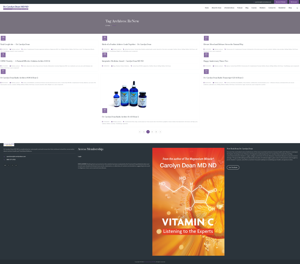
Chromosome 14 (230, 49)
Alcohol (228, 82)
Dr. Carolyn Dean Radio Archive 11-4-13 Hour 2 (120, 117)
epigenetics (146, 66)
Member (13, 49)
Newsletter (282, 8)
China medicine (246, 82)
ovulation (14, 84)
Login (79, 156)
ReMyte (67, 49)
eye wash (91, 82)
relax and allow (280, 49)
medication (73, 66)
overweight (170, 49)
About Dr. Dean (216, 8)
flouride (45, 66)
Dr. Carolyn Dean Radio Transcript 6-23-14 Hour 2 (223, 78)
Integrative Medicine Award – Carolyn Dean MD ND (123, 61)
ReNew (71, 49)
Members (262, 8)
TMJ (1, 51)
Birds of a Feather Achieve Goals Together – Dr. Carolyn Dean (126, 44)
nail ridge (192, 121)
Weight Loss (119, 51)
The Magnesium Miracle (88, 49)
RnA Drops (76, 49)
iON (95, 82)
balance (228, 66)
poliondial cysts (213, 84)
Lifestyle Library (229, 8)
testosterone (238, 84)
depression (29, 66)
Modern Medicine (125, 66)
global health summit (151, 49)
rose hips (113, 123)
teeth (80, 49)
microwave (187, 121)
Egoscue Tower (146, 121)
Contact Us (271, 8)
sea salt (37, 84)
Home (207, 8)
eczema (140, 121)
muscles (9, 84)
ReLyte (179, 49)
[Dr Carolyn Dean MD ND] (15, 8)
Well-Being (125, 51)
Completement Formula (33, 49)
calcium (25, 49)
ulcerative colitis (43, 84)
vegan (243, 84)
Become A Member (281, 2)
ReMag (63, 49)
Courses (254, 8)
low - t (268, 82)
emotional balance (262, 82)
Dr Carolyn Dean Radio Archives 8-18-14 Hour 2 (19, 78)
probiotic (270, 49)
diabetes (86, 82)
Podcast (239, 8)
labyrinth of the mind (162, 49)
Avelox (24, 66)
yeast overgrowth (19, 51)
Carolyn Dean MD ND (137, 66)
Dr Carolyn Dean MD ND (150, 261)
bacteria (48, 82)
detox (34, 66)
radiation (104, 123)
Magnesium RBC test (55, 49)
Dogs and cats (39, 66)
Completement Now (130, 121)
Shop (290, 8)
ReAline (175, 49)
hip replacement (180, 121)
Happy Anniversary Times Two (216, 61)
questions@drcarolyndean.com (263, 2)
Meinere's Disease (275, 82)
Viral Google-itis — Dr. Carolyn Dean (15, 44)
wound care (248, 84)
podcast (18, 49)
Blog (247, 8)
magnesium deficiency (44, 49)
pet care (78, 66)
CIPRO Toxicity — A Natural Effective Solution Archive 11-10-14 (25, 61)
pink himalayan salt (87, 66)
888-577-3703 (11, 159)
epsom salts (153, 121)
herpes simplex (172, 121)
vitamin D (12, 51)
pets (82, 66)
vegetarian (125, 123)
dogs (136, 121)
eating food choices (129, 49)
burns (59, 82)
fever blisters (159, 121)
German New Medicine (140, 49)
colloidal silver (254, 82)
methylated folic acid (285, 82)
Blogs (114, 66)
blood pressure (53, 82)
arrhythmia (233, 82)
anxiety (25, 82)
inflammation (51, 66)
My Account (294, 2)
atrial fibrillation (31, 82)
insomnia (57, 66)
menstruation (3, 84)
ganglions (165, 121)
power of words (263, 49)
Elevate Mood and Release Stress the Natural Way (223, 44)
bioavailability (239, 82)
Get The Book (233, 167)
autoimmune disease (40, 82)
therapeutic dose (208, 51)
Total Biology (6, 51)
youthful (263, 84)
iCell (248, 49)
